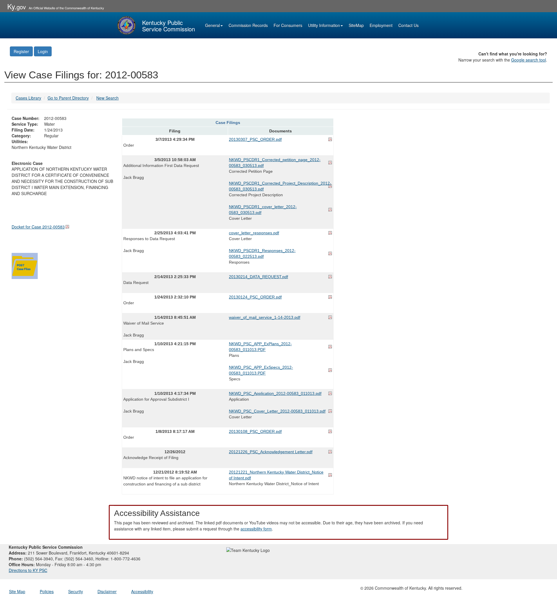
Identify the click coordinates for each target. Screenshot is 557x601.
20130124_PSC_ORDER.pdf (255, 297)
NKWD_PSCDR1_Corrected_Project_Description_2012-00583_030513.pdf (280, 186)
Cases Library (28, 98)
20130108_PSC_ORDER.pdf (255, 431)
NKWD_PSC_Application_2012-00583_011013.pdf (275, 393)
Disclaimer (107, 591)
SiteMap (356, 25)
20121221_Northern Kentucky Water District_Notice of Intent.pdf (276, 475)
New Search (107, 98)
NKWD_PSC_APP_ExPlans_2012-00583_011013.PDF (260, 346)
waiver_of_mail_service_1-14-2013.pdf (264, 317)
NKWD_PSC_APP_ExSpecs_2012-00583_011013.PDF (261, 370)
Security (75, 591)
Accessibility (142, 591)
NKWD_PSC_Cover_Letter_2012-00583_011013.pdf (277, 411)
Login (43, 51)
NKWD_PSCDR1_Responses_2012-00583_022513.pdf (262, 253)
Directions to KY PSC (28, 570)
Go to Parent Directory (68, 98)
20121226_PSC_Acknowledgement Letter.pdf (270, 451)
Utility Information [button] (324, 25)
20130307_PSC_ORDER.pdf (255, 139)
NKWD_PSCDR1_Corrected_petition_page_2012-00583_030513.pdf (275, 162)
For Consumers (288, 25)
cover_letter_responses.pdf (254, 233)
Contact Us (408, 25)
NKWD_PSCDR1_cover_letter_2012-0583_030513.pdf (263, 209)
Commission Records (248, 25)
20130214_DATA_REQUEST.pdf (258, 276)
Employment (381, 25)
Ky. (16, 6)
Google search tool (528, 60)
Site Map (17, 591)
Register (21, 51)
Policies (47, 591)
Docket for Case (38, 227)
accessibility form (256, 529)
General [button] (212, 25)
